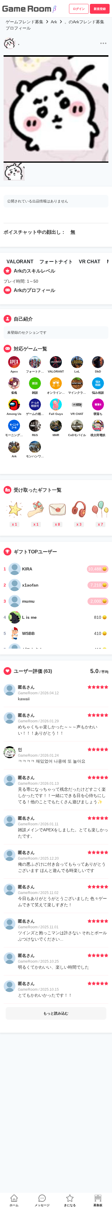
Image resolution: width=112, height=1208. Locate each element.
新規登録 (100, 8)
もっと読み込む (55, 1013)
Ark (54, 21)
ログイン (79, 8)
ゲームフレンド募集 (24, 21)
